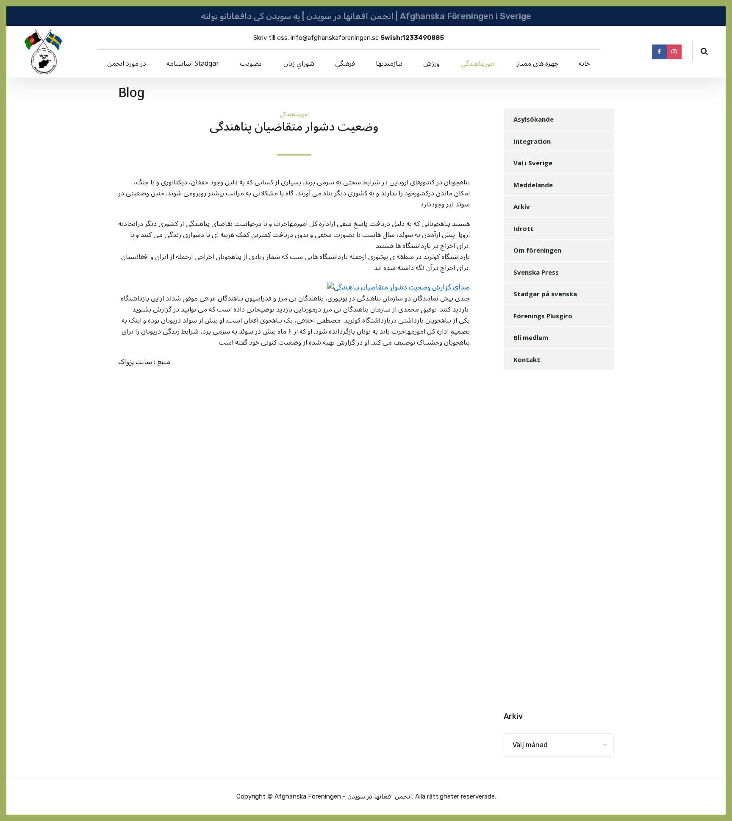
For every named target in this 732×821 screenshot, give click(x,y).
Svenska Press (536, 272)
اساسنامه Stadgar (192, 63)
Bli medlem (530, 337)
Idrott (523, 228)
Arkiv (521, 206)
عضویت (251, 63)
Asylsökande (533, 119)
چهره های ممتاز (537, 63)
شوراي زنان (298, 63)
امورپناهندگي (478, 63)
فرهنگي (345, 63)
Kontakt (526, 359)
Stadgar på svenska (545, 293)
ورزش (431, 63)
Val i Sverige (532, 163)
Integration (532, 141)
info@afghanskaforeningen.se (335, 38)
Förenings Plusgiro (542, 316)
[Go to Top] (715, 801)
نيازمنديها (389, 63)
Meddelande (533, 185)
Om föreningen (537, 250)
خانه (584, 63)
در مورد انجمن (126, 63)
